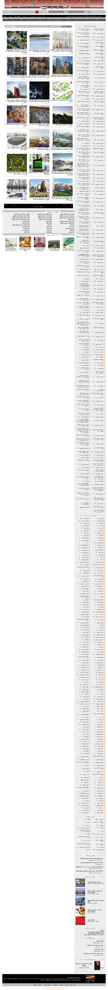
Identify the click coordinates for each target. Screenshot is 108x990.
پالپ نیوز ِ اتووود (99, 344)
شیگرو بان (86, 564)
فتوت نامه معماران (98, 949)
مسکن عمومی (99, 229)
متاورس (87, 352)
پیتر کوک (101, 682)
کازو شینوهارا (85, 746)
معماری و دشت (85, 57)
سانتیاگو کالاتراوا (84, 545)
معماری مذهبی (99, 295)
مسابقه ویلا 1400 (84, 259)
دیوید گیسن (100, 780)
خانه (44, 16)
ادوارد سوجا (100, 573)
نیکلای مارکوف (84, 691)
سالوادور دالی (85, 540)
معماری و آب (100, 386)
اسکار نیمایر (100, 604)
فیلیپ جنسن (85, 591)
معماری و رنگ (99, 362)
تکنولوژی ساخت (99, 46)
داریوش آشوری (99, 759)
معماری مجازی (99, 443)
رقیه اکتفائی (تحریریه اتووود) (67, 223)
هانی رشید (85, 699)
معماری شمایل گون (98, 113)
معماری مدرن (99, 71)
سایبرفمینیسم (85, 365)
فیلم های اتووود (85, 417)
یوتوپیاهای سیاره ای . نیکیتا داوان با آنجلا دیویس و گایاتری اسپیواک (83, 421)
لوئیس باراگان (85, 611)
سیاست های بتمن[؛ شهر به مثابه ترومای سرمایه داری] (25, 249)
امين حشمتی (90, 903)
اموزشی (101, 844)
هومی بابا (86, 717)
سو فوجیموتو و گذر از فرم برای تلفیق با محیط (11, 249)
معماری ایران (100, 262)
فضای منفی (100, 205)
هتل (88, 822)
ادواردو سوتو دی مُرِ (98, 575)
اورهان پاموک (100, 622)
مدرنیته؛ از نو (100, 285)
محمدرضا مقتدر (84, 665)
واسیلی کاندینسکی (83, 719)
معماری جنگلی (99, 307)
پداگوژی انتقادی (99, 494)
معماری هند (100, 340)
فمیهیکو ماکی (85, 588)
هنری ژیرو (85, 706)
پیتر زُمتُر (101, 679)
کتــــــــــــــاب (35, 20)
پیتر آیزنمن (100, 674)
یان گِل (86, 800)
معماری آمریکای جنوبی (83, 101)
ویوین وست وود (84, 739)
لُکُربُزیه (86, 637)
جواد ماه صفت (26, 230)
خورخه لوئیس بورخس (97, 756)
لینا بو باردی (85, 642)
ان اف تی (86, 481)
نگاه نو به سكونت (99, 57)
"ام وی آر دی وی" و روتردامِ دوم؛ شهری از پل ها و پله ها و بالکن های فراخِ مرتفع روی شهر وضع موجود (62, 173)
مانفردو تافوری (84, 651)
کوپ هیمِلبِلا (85, 784)
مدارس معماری (99, 349)
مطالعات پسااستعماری (83, 460)
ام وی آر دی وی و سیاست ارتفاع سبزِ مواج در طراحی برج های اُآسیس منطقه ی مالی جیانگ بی (62, 76)
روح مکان (101, 82)
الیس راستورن (99, 611)
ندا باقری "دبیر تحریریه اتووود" (66, 215)
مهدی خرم (49, 228)
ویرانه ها (101, 278)
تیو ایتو (101, 711)
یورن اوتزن (85, 807)
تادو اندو (101, 691)
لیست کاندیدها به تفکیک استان (96, 933)
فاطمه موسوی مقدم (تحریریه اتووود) (21, 219)
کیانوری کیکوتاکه (84, 793)
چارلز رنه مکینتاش (99, 743)
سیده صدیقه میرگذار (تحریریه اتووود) (21, 217)
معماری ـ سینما (99, 198)
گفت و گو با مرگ (99, 315)
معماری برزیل (85, 467)
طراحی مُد (100, 352)
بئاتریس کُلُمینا (99, 634)
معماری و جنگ (85, 67)
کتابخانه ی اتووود (99, 184)
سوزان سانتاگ (85, 557)
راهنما (10, 16)
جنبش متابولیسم (99, 401)
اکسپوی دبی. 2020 (84, 319)
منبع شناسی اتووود (84, 247)
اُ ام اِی (101, 559)
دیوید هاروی (100, 782)
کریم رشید (85, 765)
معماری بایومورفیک (84, 50)
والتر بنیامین (85, 722)
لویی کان (86, 630)
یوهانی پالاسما (84, 812)
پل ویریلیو (101, 672)
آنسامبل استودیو (99, 550)
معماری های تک (99, 217)
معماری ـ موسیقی (99, 484)
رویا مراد (72, 224)
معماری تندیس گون (98, 101)
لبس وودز (86, 609)
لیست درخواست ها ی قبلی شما (95, 931)
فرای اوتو (86, 579)
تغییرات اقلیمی (99, 143)
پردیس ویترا (100, 503)
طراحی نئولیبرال (99, 135)
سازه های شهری (99, 42)
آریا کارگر (72, 230)
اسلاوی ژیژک (100, 593)
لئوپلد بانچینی (85, 604)
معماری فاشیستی (99, 299)
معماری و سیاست (98, 66)
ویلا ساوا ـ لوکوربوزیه (84, 53)
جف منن (101, 722)
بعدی (14, 204)
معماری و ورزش (85, 464)
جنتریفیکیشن (85, 145)
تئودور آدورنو (100, 689)
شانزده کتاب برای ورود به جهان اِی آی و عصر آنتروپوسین (97, 489)
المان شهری (100, 60)
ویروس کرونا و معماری (97, 318)
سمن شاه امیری (26, 223)
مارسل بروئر (85, 647)
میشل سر (85, 682)
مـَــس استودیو (84, 670)
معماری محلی (100, 170)
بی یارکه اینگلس (99, 654)
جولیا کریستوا (100, 731)
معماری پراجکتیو (99, 312)
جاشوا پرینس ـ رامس (98, 713)
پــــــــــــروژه (101, 20)
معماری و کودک (85, 457)
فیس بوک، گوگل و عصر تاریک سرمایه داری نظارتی (83, 444)
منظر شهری (100, 33)
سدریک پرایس (85, 547)
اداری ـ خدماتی (99, 834)
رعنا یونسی (71, 232)
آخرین (5, 204)
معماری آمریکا (99, 435)
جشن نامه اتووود (99, 467)
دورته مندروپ (100, 771)
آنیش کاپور (100, 552)
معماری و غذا (85, 60)
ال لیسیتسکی (100, 609)
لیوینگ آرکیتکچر (85, 121)
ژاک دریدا (86, 528)
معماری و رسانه (99, 245)
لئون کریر (86, 607)
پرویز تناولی (100, 667)
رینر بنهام (101, 807)
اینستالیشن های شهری (83, 36)
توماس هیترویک (99, 703)
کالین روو (86, 751)
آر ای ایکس (100, 518)
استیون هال (100, 591)
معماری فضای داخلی (98, 241)
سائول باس (85, 535)
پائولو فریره (100, 660)
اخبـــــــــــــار (17, 20)
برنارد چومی (100, 642)
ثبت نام (39, 16)
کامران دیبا (85, 753)
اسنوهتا (101, 596)
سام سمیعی (49, 226)
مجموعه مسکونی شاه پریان (94, 882)
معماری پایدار (100, 74)
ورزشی (87, 825)
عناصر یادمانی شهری (84, 847)
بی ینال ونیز (86, 89)
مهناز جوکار (49, 223)
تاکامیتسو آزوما (99, 699)
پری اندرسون (100, 670)
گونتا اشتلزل (85, 602)
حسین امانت (100, 753)
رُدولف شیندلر (99, 790)
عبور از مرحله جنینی (84, 181)
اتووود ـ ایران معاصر (98, 271)
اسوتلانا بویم (100, 602)
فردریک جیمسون (84, 583)
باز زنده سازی (100, 123)
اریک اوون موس (99, 583)
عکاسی (101, 209)
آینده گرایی (100, 86)
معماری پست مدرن (98, 152)
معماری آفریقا (85, 356)
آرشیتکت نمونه (99, 941)
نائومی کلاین (85, 686)
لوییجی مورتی (84, 632)
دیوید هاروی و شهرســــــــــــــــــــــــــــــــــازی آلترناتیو (89, 866)
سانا (87, 542)
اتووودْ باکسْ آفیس (84, 362)
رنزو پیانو (101, 798)
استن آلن (101, 588)
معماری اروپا (100, 292)
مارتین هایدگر (85, 644)
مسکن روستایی (99, 251)
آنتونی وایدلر (100, 545)
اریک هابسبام (100, 586)
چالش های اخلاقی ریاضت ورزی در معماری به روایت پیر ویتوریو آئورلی (82, 323)
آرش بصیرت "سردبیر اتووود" (95, 860)
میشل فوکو (85, 684)
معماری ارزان (100, 145)
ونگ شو (86, 734)
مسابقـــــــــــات (54, 20)
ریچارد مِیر (100, 800)
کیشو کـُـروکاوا (85, 798)
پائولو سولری (100, 657)
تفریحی (101, 837)
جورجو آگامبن (99, 726)
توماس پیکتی (100, 701)
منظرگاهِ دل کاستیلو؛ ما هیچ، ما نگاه (64, 124)
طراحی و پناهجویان (84, 191)
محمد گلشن (27, 232)
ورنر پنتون (85, 726)
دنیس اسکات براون (98, 768)
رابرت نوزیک (100, 784)
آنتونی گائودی (100, 542)
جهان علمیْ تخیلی (99, 332)
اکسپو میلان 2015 (99, 452)
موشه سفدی (85, 679)
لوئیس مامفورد (84, 614)
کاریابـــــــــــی (26, 20)
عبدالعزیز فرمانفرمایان (82, 567)
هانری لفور (85, 696)
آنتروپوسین (100, 368)
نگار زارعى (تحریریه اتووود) (45, 219)
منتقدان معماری (99, 109)
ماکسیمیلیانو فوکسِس (83, 656)
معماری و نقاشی (99, 354)
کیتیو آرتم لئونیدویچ (84, 795)
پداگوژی (101, 356)
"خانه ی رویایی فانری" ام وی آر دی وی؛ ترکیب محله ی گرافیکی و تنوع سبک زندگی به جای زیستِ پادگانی (61, 198)
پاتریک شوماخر (99, 662)
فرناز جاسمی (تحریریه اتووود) (45, 215)
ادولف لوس (100, 579)
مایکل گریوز (85, 662)
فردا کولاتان (85, 581)
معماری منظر (100, 89)
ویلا (88, 834)
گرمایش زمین (100, 165)
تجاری (87, 849)
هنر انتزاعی (100, 222)
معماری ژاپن (100, 247)
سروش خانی (49, 221)
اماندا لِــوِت (100, 619)
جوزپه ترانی (100, 729)
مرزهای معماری (99, 53)
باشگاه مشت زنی (84, 372)
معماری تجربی (99, 181)
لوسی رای (85, 627)
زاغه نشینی (100, 365)
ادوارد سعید (100, 570)
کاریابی (101, 930)
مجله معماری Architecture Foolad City (93, 953)
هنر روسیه (100, 397)
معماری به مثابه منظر (83, 470)
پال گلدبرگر (100, 665)
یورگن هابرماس (84, 805)
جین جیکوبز (100, 739)
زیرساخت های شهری (98, 821)
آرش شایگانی (71, 219)
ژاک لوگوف (85, 530)
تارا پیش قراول (26, 226)
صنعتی (101, 847)
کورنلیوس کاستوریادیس (82, 787)
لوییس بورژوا (85, 634)
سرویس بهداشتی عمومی (83, 843)
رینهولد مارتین (99, 810)
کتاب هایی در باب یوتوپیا (83, 295)
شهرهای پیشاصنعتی (84, 448)
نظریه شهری (100, 63)
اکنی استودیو (85, 288)
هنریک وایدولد (85, 708)
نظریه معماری (99, 40)
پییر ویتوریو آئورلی (98, 686)
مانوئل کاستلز (85, 654)
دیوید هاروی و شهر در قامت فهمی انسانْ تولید (91, 858)
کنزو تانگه (86, 777)
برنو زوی (101, 647)
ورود (71, 984)
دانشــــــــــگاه (73, 20)
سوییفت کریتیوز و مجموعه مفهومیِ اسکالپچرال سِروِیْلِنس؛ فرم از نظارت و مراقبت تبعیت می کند (61, 51)
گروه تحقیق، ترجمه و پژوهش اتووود (21, 224)
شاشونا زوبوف (84, 559)
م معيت (89, 912)
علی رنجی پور (98, 864)
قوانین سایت (17, 16)
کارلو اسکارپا (85, 743)
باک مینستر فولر (99, 639)
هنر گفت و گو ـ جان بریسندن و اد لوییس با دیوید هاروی (89, 871)
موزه (102, 831)
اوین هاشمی (49, 232)
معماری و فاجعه (99, 237)
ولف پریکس (85, 731)
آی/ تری (101, 557)
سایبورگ (86, 278)
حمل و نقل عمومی (84, 827)
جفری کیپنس (100, 724)
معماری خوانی (85, 74)
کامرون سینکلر (84, 756)
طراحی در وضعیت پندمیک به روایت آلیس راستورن (98, 409)
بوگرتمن (101, 651)
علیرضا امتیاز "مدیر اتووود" (93, 883)
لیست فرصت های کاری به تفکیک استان (93, 934)
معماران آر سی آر (84, 672)
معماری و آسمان (99, 473)
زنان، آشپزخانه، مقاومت (83, 275)
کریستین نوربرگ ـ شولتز (82, 762)
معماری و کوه (99, 455)
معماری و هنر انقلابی (98, 327)
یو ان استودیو (85, 803)
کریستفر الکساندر (84, 759)
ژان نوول (86, 525)
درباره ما (25, 16)
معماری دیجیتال (99, 336)
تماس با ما (32, 16)
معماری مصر (85, 245)
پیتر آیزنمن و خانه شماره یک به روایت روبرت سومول (83, 494)
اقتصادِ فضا (100, 194)
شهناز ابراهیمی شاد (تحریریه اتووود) (21, 215)
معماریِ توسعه (99, 121)
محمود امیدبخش (91, 893)
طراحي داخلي (99, 37)
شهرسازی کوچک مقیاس (83, 126)
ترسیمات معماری (99, 259)
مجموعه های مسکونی (83, 836)
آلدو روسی (100, 530)
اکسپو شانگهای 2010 (98, 438)
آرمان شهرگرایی (99, 96)
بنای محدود (100, 160)
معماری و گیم (100, 405)
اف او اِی (101, 607)
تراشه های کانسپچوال (97, 148)
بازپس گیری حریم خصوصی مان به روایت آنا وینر (82, 377)
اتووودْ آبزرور (86, 312)
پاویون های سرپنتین (98, 447)
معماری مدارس (85, 359)
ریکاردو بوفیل (100, 812)
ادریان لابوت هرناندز (98, 564)
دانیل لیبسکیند (99, 765)
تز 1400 (87, 143)
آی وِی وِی (100, 554)
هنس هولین (85, 711)
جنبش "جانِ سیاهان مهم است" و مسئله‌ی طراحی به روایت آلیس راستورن (83, 165)
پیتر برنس (100, 677)
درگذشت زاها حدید (98, 420)
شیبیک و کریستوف (83, 562)
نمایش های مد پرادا (84, 455)
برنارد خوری (100, 644)
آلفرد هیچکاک (100, 533)
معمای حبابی (85, 349)
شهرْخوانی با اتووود (84, 507)
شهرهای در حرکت (84, 43)
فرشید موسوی (84, 586)
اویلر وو (101, 625)
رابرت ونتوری (100, 787)
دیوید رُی (101, 777)
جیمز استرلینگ (99, 736)
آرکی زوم (101, 525)
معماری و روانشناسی (98, 359)
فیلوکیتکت (100, 323)
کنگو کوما (86, 782)
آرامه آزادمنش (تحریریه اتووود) (66, 217)
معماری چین (100, 288)
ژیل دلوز (86, 533)
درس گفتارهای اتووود (83, 91)
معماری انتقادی (99, 191)
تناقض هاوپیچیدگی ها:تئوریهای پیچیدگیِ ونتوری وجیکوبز (84, 285)
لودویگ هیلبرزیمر (84, 622)
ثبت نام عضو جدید (98, 12)
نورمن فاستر (85, 689)
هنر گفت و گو (99, 266)
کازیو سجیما (85, 748)
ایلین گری (100, 630)
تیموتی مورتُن (100, 708)
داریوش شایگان (99, 762)
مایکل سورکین (84, 660)
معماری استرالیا (85, 281)
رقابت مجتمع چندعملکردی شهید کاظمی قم (84, 242)
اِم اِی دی (101, 614)
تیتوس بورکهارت (99, 706)
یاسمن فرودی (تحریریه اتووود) (67, 221)
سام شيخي (49, 230)
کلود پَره (86, 771)
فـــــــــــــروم (91, 20)
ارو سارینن (100, 581)
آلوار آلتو (101, 535)
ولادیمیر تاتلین (85, 729)
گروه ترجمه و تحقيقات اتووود (67, 214)
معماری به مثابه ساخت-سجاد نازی (95, 945)
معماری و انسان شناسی (83, 95)
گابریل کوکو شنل (84, 593)
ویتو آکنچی (85, 736)
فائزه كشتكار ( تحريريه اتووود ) (44, 214)
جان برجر (101, 717)
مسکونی (101, 819)
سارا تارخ (49, 224)
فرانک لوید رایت (84, 576)
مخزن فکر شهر (84, 667)
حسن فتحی (100, 751)
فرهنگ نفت (100, 481)
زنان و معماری (99, 201)
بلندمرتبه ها (100, 269)
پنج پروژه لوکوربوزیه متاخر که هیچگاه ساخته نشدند (83, 255)
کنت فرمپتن (85, 774)
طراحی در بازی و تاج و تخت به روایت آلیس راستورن (83, 218)
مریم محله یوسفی (69, 228)
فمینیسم (86, 99)
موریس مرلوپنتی (84, 677)
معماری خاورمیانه (84, 40)
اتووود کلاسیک (99, 174)
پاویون (101, 827)
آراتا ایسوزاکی (99, 520)
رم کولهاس (100, 795)
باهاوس (101, 413)
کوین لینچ (86, 790)
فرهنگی (101, 825)
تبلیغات (4, 16)
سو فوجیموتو (85, 550)
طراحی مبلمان (99, 233)
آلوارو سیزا (100, 537)
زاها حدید (86, 518)
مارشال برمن (85, 649)
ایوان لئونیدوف (99, 632)
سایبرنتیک (86, 347)
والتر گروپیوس (85, 724)
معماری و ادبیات (99, 381)
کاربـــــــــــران (44, 20)
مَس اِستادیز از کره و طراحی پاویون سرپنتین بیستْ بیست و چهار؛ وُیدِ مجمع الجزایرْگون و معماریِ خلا (16, 51)
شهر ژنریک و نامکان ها (83, 314)
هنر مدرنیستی (99, 126)
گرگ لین (86, 599)
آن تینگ (101, 540)
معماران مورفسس (83, 674)
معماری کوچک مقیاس (97, 275)
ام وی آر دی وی (99, 616)
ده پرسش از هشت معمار (82, 498)
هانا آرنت (86, 694)
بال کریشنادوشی (99, 637)
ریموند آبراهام (100, 805)
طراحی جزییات (99, 457)
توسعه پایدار (100, 105)
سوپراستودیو (85, 552)
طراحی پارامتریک (99, 425)
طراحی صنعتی (99, 99)
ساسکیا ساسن (85, 537)
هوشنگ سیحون (84, 714)
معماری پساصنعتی (84, 269)
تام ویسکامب (100, 696)
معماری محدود (99, 156)
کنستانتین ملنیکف (84, 780)
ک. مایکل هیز (85, 741)
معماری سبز (100, 139)
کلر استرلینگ (85, 768)
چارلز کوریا (100, 746)
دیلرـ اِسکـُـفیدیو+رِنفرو (97, 774)
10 (25, 204)
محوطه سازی (100, 178)
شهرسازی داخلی (84, 473)
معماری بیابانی (99, 376)
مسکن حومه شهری (98, 212)
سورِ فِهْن (86, 554)
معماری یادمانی (99, 131)
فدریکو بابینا (85, 570)
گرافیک (101, 226)
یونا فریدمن (85, 810)
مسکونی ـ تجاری (99, 840)
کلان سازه (100, 77)
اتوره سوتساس (99, 562)
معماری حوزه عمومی (98, 49)
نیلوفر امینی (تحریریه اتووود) (45, 217)
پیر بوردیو (100, 684)
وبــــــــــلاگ (7, 20)
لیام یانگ (86, 639)
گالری (87, 819)
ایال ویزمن (100, 627)
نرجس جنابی (27, 228)
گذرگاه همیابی (90, 920)
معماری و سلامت (99, 417)
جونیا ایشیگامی (99, 734)
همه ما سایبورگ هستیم (83, 336)
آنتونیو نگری (100, 547)
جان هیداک (100, 719)
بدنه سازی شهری (99, 187)
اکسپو (101, 310)
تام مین (101, 694)
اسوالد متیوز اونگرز (98, 599)
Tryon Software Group (57, 989)
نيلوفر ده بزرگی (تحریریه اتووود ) (22, 214)
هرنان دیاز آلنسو (84, 703)
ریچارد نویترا (100, 803)
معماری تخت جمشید (84, 123)
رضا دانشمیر (100, 793)
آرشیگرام (101, 523)
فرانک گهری (85, 573)
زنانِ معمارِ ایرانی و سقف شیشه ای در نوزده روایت (98, 477)
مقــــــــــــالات (82, 20)
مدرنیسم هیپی (85, 354)
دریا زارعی (71, 226)
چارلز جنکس (100, 741)
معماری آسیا (100, 281)
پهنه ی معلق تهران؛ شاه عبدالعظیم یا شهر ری (91, 862)
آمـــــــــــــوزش (63, 20)
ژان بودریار (85, 523)
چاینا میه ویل (100, 748)
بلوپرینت (86, 310)
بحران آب (101, 347)
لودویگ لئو (85, 616)
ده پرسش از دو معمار (83, 271)
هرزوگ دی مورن (84, 701)
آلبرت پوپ (100, 528)
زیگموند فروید (85, 520)
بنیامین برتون (100, 649)
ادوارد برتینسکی (99, 567)
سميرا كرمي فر (26, 221)
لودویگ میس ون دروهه (82, 619)
